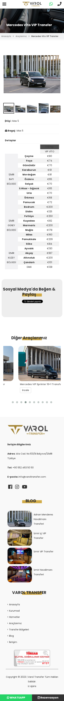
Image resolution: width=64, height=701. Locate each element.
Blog (11, 635)
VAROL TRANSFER (29, 592)
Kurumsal (14, 610)
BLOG (31, 501)
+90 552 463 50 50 (23, 467)
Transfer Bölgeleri (19, 629)
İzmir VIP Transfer (43, 551)
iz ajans (32, 686)
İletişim (13, 642)
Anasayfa (6, 36)
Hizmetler (14, 617)
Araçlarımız (21, 36)
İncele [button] (13, 390)
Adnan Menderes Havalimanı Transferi (43, 519)
